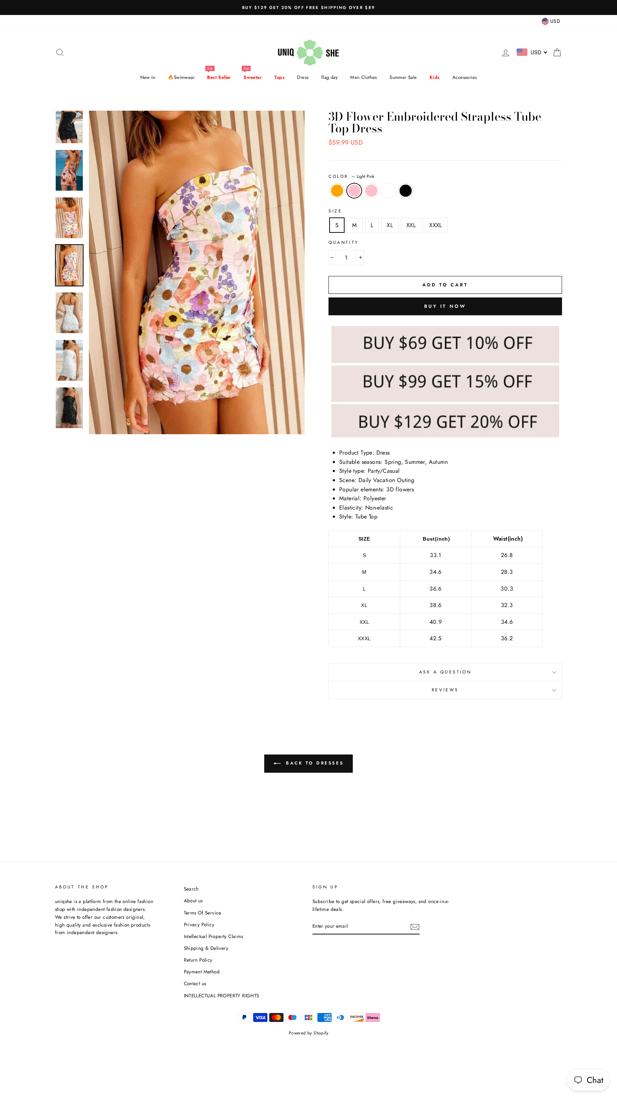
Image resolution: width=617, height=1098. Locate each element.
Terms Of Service (202, 912)
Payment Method (202, 971)
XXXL (435, 225)
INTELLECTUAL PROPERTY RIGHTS (221, 995)
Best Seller (219, 77)
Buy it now (445, 306)
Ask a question (445, 672)
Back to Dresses (314, 763)
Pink (371, 191)
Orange (337, 191)
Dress (302, 77)
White (388, 191)
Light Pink (354, 191)
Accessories (464, 77)
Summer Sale (403, 77)
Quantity (343, 242)
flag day (329, 77)
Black (405, 191)
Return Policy (198, 959)
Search (191, 888)
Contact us (195, 983)
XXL (411, 225)
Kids (435, 77)
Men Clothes (363, 77)
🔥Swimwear (181, 77)
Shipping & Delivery (206, 948)
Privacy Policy (199, 924)
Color (351, 176)
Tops (279, 77)
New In (147, 77)
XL (390, 225)
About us (193, 900)
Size (335, 211)
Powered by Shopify (308, 1033)
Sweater (253, 77)
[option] (308, 7)
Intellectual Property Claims (213, 936)
